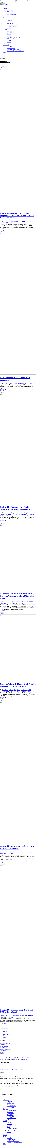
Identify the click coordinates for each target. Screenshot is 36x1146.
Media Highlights (11, 1106)
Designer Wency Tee (17, 852)
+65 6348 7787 (14, 1059)
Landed (13, 222)
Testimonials (6, 1032)
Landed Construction (5, 1049)
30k (10, 513)
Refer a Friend (10, 1107)
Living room (32, 514)
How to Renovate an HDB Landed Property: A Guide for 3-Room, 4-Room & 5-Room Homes (17, 215)
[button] (1, 5)
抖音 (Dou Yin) (11, 1130)
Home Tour (21, 514)
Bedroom (15, 221)
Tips (34, 383)
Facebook (9, 1124)
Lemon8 (9, 1133)
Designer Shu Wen (22, 690)
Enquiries (5, 1035)
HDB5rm (8, 222)
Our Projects (6, 1034)
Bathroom (11, 383)
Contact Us (6, 1136)
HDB (23, 221)
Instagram (9, 1122)
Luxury (2, 1052)
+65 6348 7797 (24, 1059)
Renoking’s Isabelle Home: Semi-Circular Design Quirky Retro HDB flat (18, 685)
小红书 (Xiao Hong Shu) (13, 1128)
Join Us (5, 1135)
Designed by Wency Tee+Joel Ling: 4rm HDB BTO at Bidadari (17, 847)
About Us (6, 1100)
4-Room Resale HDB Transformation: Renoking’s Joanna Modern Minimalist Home (17, 596)
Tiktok (8, 1127)
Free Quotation (11, 1139)
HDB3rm (28, 221)
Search (2, 2)
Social (5, 1121)
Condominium (4, 1046)
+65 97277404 (3, 1059)
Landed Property (4, 1050)
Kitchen (11, 221)
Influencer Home (11, 603)
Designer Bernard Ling (20, 513)
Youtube (9, 1125)
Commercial (3, 1044)
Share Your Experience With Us (15, 1142)
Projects (5, 1109)
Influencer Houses (5, 1043)
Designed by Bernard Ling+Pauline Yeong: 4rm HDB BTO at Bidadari (15, 508)
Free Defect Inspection (13, 1141)
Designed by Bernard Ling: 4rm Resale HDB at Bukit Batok (17, 1011)
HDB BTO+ (3, 1047)
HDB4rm (2, 222)
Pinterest (9, 1132)
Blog (20, 221)
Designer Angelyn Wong (18, 601)
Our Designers (7, 1031)
